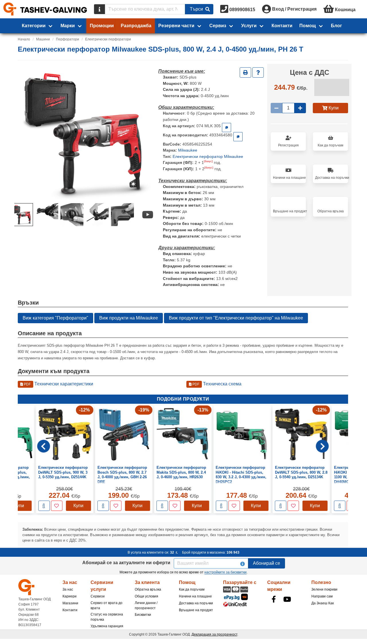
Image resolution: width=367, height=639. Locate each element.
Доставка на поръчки (196, 603)
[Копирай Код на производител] (238, 136)
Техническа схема (216, 383)
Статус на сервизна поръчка (107, 617)
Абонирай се (266, 563)
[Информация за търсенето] (99, 9)
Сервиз (217, 25)
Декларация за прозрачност (214, 634)
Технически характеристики (58, 383)
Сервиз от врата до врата (106, 605)
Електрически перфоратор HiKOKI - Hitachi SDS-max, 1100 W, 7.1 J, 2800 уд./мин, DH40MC (341, 474)
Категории (34, 25)
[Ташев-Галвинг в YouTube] (287, 599)
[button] (21, 214)
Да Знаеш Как (322, 603)
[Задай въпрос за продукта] (258, 72)
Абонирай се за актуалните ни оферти (126, 562)
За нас (68, 589)
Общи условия (146, 596)
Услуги (249, 25)
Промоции (102, 25)
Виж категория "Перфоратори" (55, 317)
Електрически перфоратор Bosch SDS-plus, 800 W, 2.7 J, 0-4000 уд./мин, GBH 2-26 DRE (104, 474)
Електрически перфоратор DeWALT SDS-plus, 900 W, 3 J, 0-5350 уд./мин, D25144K (45, 472)
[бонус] (208, 161)
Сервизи (98, 596)
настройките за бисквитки (225, 572)
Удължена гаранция (107, 626)
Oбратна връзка (148, 589)
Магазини (70, 603)
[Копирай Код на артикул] (226, 127)
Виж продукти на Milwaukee (128, 317)
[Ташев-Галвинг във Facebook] (273, 599)
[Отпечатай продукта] (245, 72)
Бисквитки (143, 615)
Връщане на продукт (196, 610)
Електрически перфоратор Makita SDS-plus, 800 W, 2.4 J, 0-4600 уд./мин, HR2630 (163, 472)
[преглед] (26, 506)
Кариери (70, 596)
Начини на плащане (195, 596)
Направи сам (322, 596)
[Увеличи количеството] (300, 108)
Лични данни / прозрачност (146, 605)
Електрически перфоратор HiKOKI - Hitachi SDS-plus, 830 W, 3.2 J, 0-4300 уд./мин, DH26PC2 (223, 474)
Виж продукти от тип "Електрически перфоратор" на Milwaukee (236, 317)
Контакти (282, 25)
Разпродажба (136, 25)
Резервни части (176, 25)
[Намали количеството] (276, 108)
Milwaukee (187, 150)
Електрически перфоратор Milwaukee (208, 156)
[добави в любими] (38, 506)
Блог (336, 25)
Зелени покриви (324, 589)
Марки (67, 25)
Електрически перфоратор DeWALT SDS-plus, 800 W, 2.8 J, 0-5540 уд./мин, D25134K (283, 472)
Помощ (307, 25)
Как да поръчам (191, 589)
